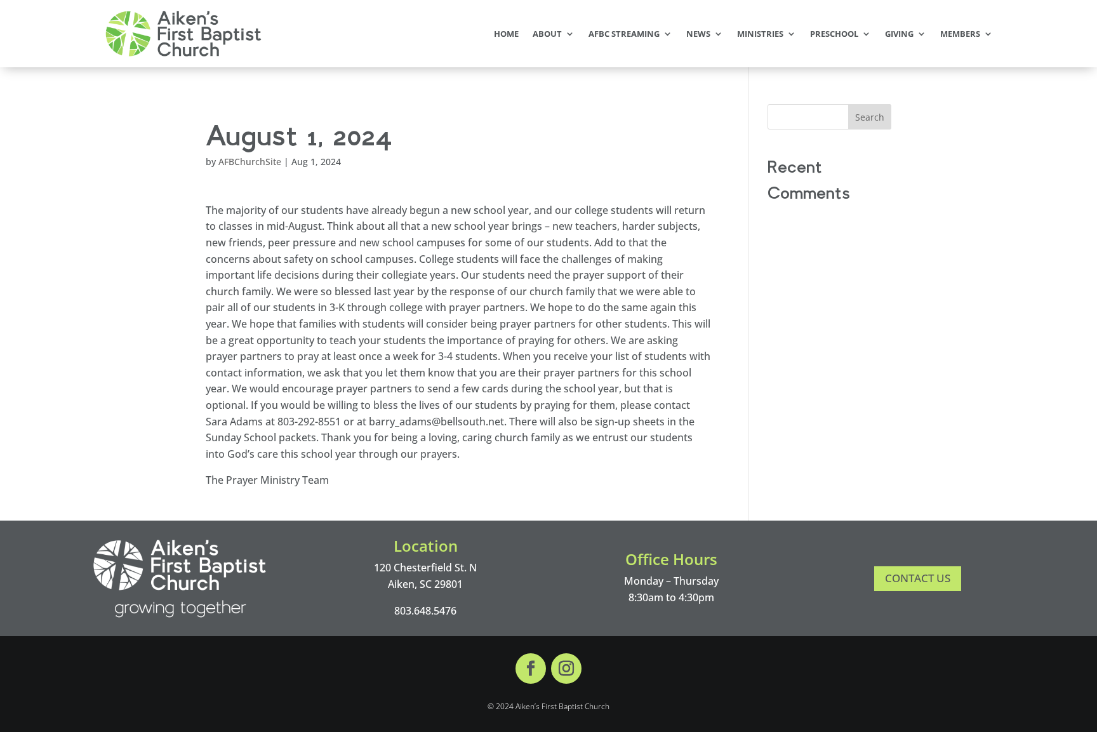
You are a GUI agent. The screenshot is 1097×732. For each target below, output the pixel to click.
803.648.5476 (425, 611)
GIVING (899, 33)
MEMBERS (960, 33)
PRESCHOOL (834, 33)
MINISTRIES (760, 33)
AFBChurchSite (249, 162)
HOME (506, 33)
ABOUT (547, 33)
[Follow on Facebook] (530, 668)
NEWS (698, 33)
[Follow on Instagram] (566, 668)
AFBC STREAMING (624, 33)
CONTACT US (917, 578)
